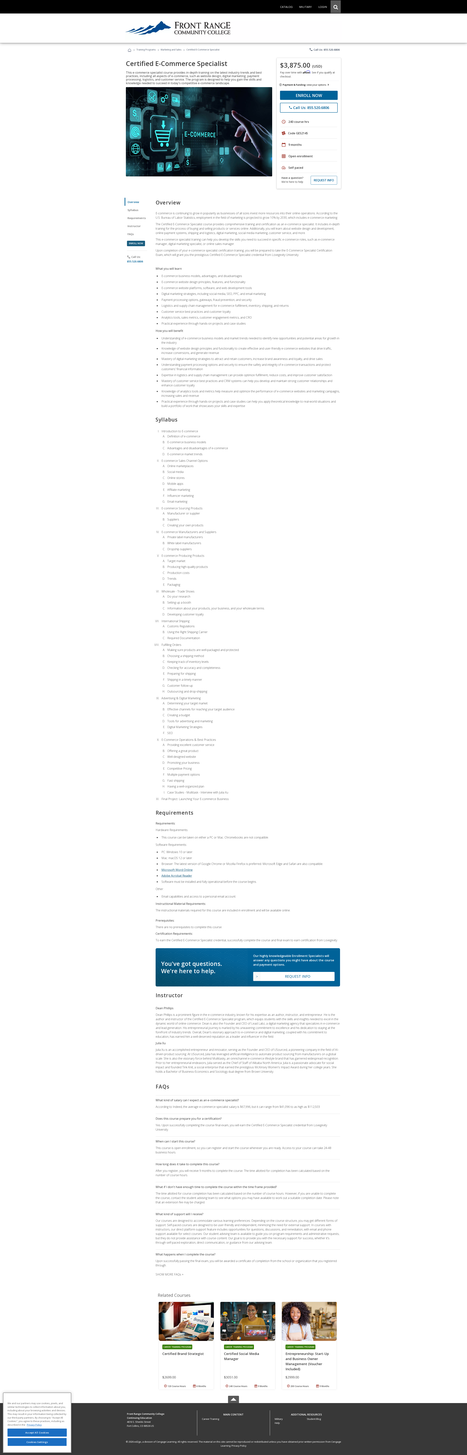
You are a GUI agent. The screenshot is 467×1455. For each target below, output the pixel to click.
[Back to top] (233, 1413)
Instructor (134, 226)
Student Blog (314, 1419)
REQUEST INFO (324, 180)
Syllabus (133, 210)
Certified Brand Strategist (183, 1353)
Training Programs (146, 49)
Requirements (137, 218)
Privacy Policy (238, 1445)
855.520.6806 (135, 261)
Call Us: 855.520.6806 (324, 49)
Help (277, 1423)
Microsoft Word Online (177, 870)
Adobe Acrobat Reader (176, 876)
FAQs (131, 234)
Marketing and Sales (171, 49)
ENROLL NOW (309, 95)
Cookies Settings (37, 1442)
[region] (37, 1422)
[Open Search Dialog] (336, 6)
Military (279, 1419)
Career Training (210, 1419)
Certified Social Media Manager (241, 1356)
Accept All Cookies (37, 1432)
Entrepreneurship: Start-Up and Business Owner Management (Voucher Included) (307, 1361)
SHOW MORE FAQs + (170, 1274)
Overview (133, 202)
